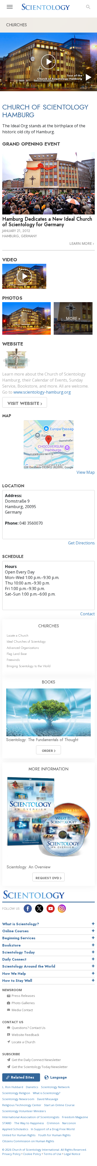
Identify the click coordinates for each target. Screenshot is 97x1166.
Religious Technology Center (21, 1105)
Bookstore (11, 945)
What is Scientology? (20, 923)
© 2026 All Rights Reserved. (44, 1149)
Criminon (53, 1123)
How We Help (14, 973)
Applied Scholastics (15, 1129)
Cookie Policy (32, 1154)
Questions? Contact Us (28, 1027)
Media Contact (22, 1010)
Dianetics (32, 1087)
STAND (6, 1123)
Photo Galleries (23, 1003)
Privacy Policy (11, 1154)
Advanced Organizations (23, 647)
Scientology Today (18, 952)
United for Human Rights (18, 1135)
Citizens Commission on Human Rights (28, 1141)
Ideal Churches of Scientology (26, 641)
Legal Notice (72, 1154)
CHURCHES (48, 626)
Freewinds (13, 659)
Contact (87, 614)
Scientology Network (55, 1087)
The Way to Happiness (29, 1123)
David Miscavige (47, 1099)
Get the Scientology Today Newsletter (39, 1067)
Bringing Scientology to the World (28, 666)
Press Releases (23, 995)
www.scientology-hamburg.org (42, 392)
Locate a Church (17, 635)
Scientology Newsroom (18, 1099)
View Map (86, 472)
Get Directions (81, 543)
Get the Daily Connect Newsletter (36, 1060)
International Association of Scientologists (30, 1117)
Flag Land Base (17, 653)
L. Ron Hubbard (12, 1087)
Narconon (69, 1123)
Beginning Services (18, 938)
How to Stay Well (17, 980)
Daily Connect (14, 959)
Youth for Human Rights (54, 1135)
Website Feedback (25, 1034)
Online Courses (15, 931)
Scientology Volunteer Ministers (24, 1111)
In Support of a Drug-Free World (53, 1129)
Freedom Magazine (75, 1117)
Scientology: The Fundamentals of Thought (42, 740)
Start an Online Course (59, 1105)
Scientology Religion (16, 1093)
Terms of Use (52, 1154)
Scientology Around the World (28, 966)
